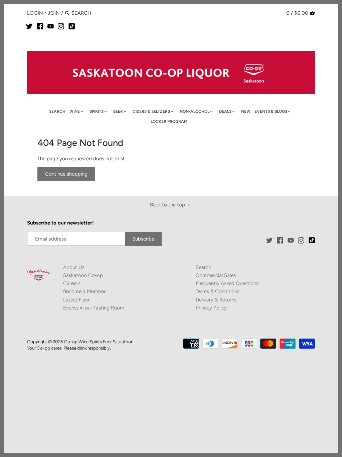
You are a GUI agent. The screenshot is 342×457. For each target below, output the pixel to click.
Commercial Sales (216, 275)
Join (54, 13)
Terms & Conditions (217, 291)
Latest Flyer (76, 300)
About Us (73, 267)
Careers (71, 283)
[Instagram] (61, 26)
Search (203, 267)
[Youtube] (50, 26)
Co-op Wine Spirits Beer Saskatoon (98, 341)
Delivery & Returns (216, 300)
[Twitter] (29, 26)
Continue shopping (66, 174)
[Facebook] (40, 26)
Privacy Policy (211, 308)
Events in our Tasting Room (93, 308)
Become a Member (84, 291)
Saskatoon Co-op (83, 275)
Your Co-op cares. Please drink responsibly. (69, 348)
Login (35, 13)
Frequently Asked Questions (227, 283)
